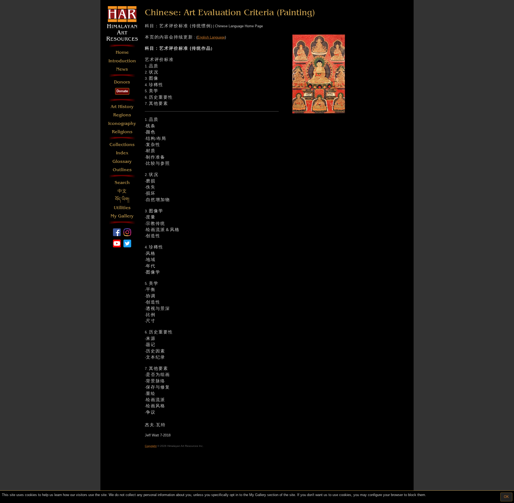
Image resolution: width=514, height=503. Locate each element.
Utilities (122, 207)
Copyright (151, 445)
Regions (122, 114)
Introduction (122, 60)
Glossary (122, 161)
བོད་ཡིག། (122, 199)
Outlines (122, 169)
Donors (122, 82)
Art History (122, 106)
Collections (122, 144)
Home (122, 52)
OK (506, 497)
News (122, 69)
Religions (122, 131)
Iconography (122, 123)
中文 (122, 191)
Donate (122, 91)
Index (122, 152)
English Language (211, 37)
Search (122, 182)
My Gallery (122, 215)
